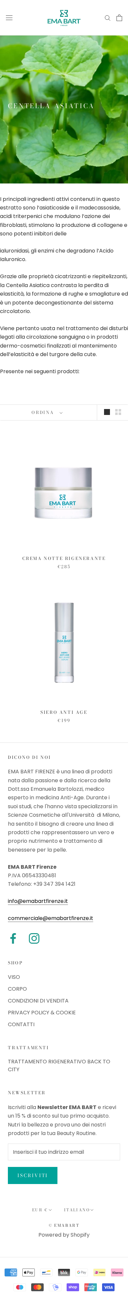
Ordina (44, 412)
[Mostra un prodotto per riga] (107, 412)
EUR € (40, 1210)
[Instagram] (34, 938)
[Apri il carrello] (119, 17)
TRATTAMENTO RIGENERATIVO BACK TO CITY (59, 1065)
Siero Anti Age (63, 712)
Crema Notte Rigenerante (64, 558)
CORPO (17, 989)
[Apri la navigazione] (9, 17)
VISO (14, 977)
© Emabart (64, 1225)
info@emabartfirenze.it (38, 901)
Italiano (77, 1210)
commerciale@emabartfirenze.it (50, 918)
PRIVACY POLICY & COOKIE (42, 1012)
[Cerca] (108, 17)
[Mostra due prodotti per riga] (118, 412)
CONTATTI (21, 1024)
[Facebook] (13, 938)
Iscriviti (32, 1175)
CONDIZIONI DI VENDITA (38, 1000)
